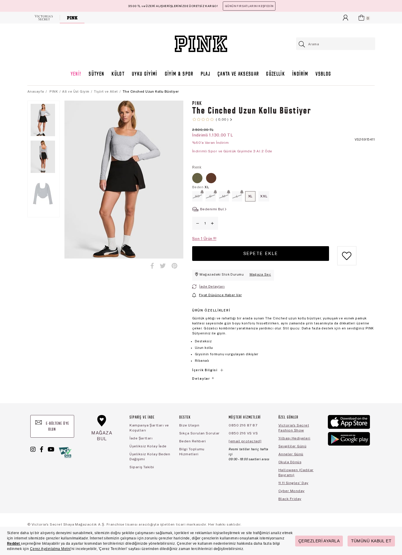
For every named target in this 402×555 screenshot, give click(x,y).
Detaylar (201, 378)
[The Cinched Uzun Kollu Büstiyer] (197, 178)
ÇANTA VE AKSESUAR (238, 74)
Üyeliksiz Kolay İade (148, 446)
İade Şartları (140, 438)
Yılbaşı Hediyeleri (294, 438)
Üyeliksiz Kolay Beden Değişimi (149, 456)
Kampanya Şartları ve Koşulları (149, 427)
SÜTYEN (96, 74)
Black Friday (289, 499)
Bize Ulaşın (189, 425)
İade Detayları (212, 286)
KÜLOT (118, 74)
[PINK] (72, 18)
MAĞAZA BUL (101, 435)
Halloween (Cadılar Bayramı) (296, 472)
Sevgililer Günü (292, 446)
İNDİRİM (300, 74)
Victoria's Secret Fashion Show (293, 427)
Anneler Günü (290, 454)
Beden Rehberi (192, 441)
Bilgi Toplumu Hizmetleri (192, 451)
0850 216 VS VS (243, 433)
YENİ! (76, 74)
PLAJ (205, 74)
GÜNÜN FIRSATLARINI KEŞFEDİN (249, 6)
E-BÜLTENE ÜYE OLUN (57, 426)
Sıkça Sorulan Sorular (199, 433)
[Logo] (201, 43)
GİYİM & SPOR (179, 74)
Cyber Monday (291, 491)
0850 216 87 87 (243, 425)
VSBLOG (323, 74)
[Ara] (302, 44)
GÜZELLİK (275, 74)
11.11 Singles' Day (293, 483)
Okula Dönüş (289, 462)
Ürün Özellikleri (211, 310)
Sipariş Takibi (141, 467)
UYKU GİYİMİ (144, 74)
